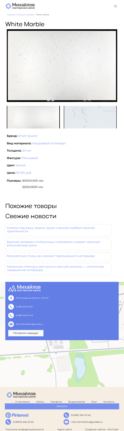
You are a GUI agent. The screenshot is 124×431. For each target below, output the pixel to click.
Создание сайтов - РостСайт (102, 429)
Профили (56, 401)
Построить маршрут (25, 333)
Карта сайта (64, 429)
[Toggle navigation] (115, 6)
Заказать (62, 406)
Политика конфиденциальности (24, 429)
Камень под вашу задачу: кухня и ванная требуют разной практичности (51, 229)
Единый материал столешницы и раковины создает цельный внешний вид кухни (53, 243)
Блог (94, 401)
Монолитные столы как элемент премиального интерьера (51, 256)
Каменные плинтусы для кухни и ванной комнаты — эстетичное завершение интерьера (55, 268)
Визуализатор (76, 401)
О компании (22, 401)
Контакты (108, 401)
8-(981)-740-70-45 (24, 315)
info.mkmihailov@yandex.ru (29, 324)
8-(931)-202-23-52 (24, 306)
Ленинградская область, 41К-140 (32, 298)
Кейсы (40, 401)
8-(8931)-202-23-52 (23, 422)
